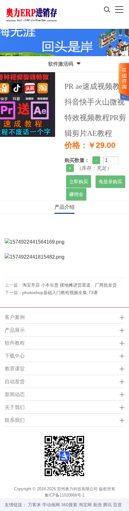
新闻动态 (15, 394)
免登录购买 (110, 181)
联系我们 (15, 420)
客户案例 (15, 317)
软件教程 (15, 343)
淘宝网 (85, 504)
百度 (117, 504)
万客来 (34, 504)
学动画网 (51, 504)
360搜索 (69, 504)
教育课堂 (15, 368)
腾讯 (107, 504)
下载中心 (15, 355)
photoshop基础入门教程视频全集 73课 (60, 292)
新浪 (97, 504)
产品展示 (15, 330)
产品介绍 (64, 207)
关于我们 (15, 407)
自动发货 (15, 381)
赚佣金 (76, 194)
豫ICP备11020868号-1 (64, 495)
